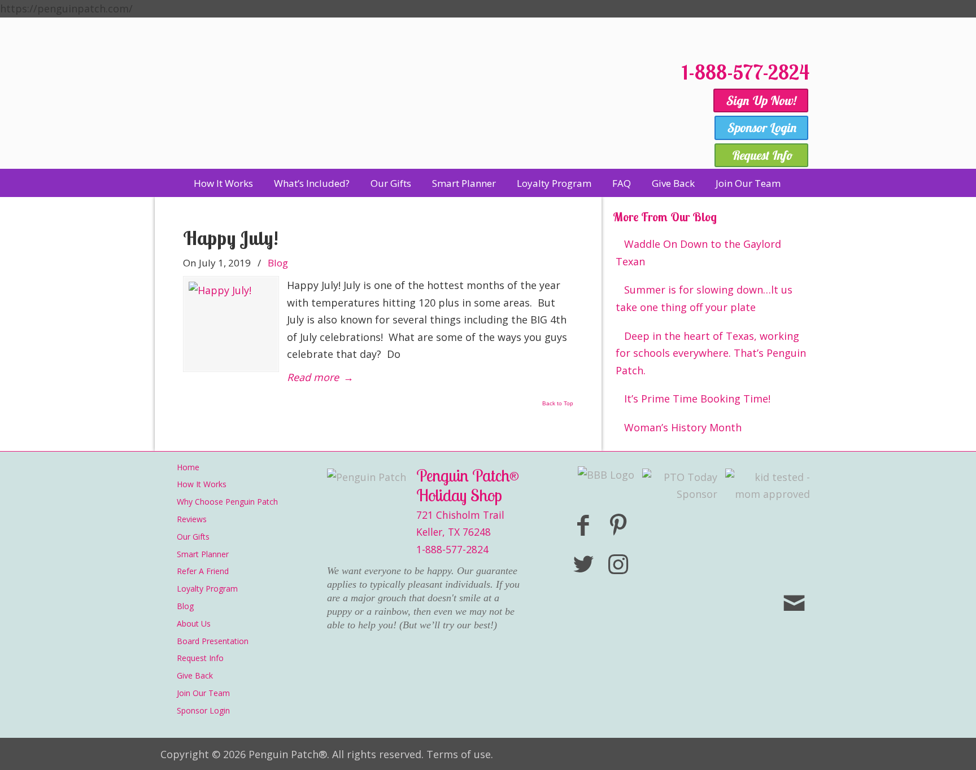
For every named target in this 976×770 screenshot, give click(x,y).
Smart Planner (203, 554)
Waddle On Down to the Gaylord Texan (698, 252)
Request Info (200, 658)
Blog (278, 262)
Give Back (195, 675)
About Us (194, 623)
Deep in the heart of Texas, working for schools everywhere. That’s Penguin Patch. (711, 353)
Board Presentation (213, 641)
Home (188, 467)
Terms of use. (459, 754)
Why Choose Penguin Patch (227, 501)
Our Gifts (193, 536)
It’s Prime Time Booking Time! (697, 398)
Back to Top (557, 403)
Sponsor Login (203, 710)
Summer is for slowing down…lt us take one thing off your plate (704, 298)
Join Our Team (203, 693)
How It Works (201, 484)
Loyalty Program (207, 588)
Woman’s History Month (683, 427)
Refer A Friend (203, 571)
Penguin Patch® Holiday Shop (414, 109)
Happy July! (230, 238)
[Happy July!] (231, 324)
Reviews (192, 519)
